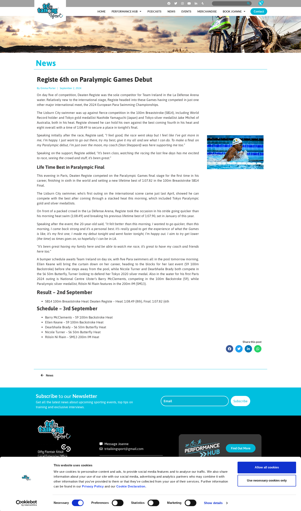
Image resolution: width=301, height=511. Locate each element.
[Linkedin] (196, 3)
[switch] (117, 503)
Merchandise (207, 11)
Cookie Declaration (130, 486)
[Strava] (203, 3)
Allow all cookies (267, 467)
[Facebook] (169, 3)
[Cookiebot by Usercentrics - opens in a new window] (26, 503)
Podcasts (154, 11)
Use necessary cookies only (267, 480)
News (171, 11)
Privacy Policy (93, 486)
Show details (213, 503)
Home (101, 11)
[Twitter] (176, 3)
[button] (229, 348)
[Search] (248, 3)
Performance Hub (125, 11)
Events (186, 11)
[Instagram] (182, 3)
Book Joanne (232, 11)
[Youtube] (189, 3)
